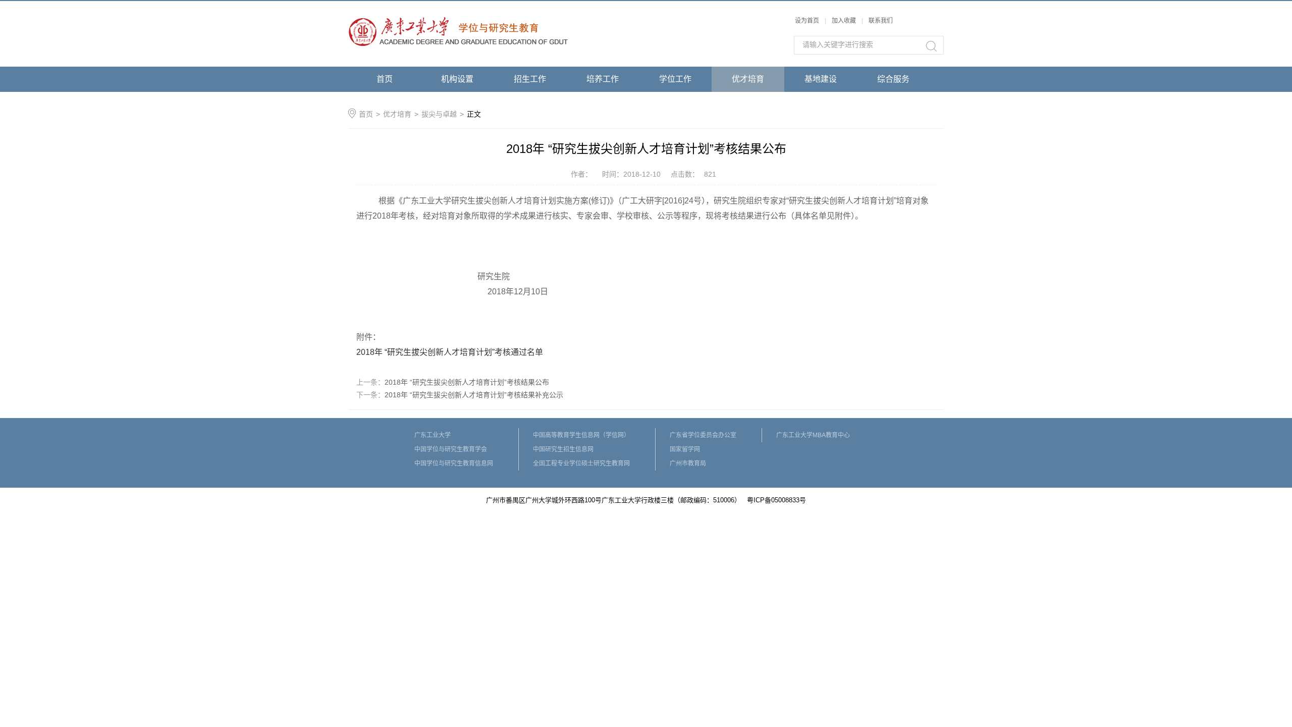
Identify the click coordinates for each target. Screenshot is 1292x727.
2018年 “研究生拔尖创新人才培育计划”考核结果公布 (467, 382)
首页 (384, 79)
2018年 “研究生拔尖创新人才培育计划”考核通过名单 (449, 352)
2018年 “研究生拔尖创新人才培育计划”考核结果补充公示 (474, 395)
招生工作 (530, 79)
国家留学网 (685, 449)
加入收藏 (844, 20)
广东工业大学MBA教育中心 (813, 435)
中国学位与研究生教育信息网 (453, 463)
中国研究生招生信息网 (563, 449)
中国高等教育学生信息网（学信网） (581, 435)
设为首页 (807, 20)
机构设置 (457, 79)
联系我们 (881, 20)
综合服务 (893, 79)
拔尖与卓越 (439, 114)
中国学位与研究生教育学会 (450, 449)
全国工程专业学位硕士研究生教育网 (581, 463)
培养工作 (602, 79)
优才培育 (748, 79)
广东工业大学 (432, 435)
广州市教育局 (688, 463)
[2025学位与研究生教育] (458, 6)
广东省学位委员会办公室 (703, 435)
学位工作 (675, 79)
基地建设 (820, 79)
